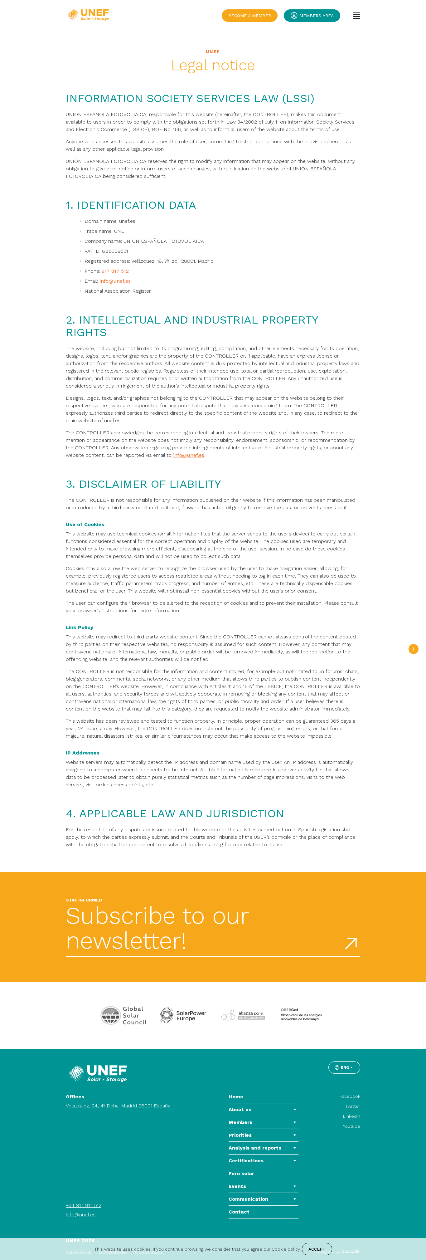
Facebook (350, 1096)
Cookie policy (286, 1249)
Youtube (351, 1126)
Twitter (352, 1106)
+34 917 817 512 (83, 1205)
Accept (317, 1249)
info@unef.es (115, 281)
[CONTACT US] (414, 649)
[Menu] (356, 15)
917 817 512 (115, 271)
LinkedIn (351, 1116)
